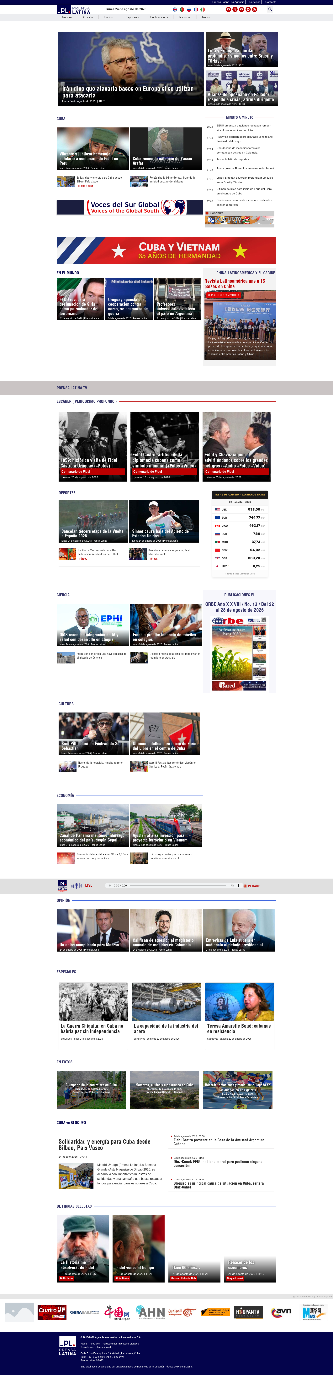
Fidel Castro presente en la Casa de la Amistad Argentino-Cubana (220, 1141)
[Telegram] (248, 9)
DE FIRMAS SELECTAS (74, 1206)
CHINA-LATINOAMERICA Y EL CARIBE (245, 272)
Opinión (88, 17)
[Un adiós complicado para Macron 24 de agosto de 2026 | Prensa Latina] (93, 911)
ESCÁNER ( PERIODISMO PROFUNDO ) (87, 401)
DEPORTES (67, 492)
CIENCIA (63, 594)
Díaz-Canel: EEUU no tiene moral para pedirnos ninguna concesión (218, 1163)
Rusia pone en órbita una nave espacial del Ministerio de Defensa (102, 655)
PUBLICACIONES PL (239, 594)
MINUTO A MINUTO (239, 117)
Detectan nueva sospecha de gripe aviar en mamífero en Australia (175, 655)
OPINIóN (63, 900)
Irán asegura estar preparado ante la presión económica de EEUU (171, 856)
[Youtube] (241, 9)
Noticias (67, 17)
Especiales (132, 17)
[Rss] (254, 9)
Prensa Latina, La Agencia (228, 1)
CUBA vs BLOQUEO (71, 1122)
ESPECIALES (66, 971)
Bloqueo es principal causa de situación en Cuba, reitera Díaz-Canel (219, 1185)
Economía (65, 795)
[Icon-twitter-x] (235, 9)
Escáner (109, 17)
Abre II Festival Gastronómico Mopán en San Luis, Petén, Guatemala (172, 764)
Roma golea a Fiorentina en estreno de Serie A (245, 168)
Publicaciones (159, 17)
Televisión (185, 17)
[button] (270, 9)
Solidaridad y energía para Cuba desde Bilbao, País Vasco (105, 1144)
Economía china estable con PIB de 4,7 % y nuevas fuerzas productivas (102, 856)
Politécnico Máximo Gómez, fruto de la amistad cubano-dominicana (172, 179)
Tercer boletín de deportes (233, 159)
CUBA (61, 118)
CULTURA (66, 703)
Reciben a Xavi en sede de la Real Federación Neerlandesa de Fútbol (98, 552)
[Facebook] (228, 9)
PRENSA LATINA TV (72, 387)
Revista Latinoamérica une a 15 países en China (234, 283)
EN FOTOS (64, 1061)
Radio (205, 17)
